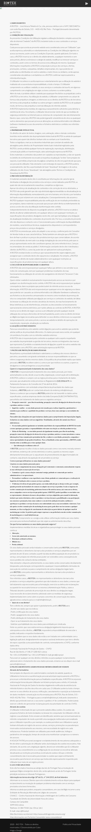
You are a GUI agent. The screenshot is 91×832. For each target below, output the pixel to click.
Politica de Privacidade (72, 824)
